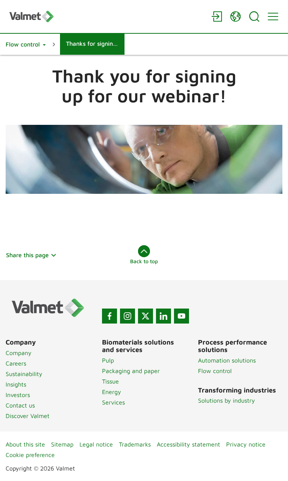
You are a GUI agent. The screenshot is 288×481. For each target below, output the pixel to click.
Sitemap (62, 444)
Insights (16, 384)
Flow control (215, 370)
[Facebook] (109, 316)
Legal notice (96, 444)
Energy (111, 391)
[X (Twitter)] (145, 316)
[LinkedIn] (163, 316)
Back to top (144, 261)
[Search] (254, 16)
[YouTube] (181, 316)
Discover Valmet (28, 415)
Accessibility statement (188, 444)
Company (19, 352)
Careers (16, 363)
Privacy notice (246, 444)
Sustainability (24, 373)
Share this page (27, 255)
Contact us (20, 405)
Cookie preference (30, 454)
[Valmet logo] (106, 16)
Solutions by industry (226, 400)
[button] (26, 44)
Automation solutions (227, 360)
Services (113, 402)
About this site (25, 444)
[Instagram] (127, 316)
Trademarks (135, 444)
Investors (18, 394)
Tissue (110, 381)
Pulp (108, 360)
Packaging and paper (131, 370)
